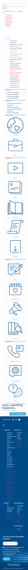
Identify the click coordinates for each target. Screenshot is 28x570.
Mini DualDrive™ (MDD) (16, 48)
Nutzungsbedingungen (8, 555)
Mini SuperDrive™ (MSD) (16, 44)
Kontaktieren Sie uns (20, 506)
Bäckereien (9, 432)
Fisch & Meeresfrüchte (10, 441)
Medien (7, 259)
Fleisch (8, 445)
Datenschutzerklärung (8, 553)
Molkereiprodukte (11, 436)
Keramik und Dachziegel (10, 459)
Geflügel (9, 453)
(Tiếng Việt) (9, 22)
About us (19, 529)
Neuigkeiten (10, 509)
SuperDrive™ (13, 42)
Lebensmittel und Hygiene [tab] (14, 103)
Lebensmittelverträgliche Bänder (16, 60)
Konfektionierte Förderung (10, 465)
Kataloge (19, 438)
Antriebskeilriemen (14, 81)
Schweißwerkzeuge (15, 80)
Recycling (9, 462)
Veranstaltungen (11, 507)
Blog (8, 506)
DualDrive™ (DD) (14, 46)
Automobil (9, 457)
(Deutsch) (8, 18)
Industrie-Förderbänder (16, 63)
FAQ (18, 513)
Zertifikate (19, 432)
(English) (8, 15)
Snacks (8, 455)
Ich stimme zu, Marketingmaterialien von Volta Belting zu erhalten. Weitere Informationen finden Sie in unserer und (13, 551)
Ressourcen (8, 158)
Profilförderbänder (14, 65)
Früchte (9, 444)
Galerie (18, 434)
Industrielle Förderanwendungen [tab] (13, 106)
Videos (18, 436)
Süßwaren (9, 434)
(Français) (8, 20)
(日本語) (8, 26)
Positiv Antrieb (13, 41)
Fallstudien (9, 511)
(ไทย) (7, 24)
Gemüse (9, 438)
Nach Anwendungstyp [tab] (13, 92)
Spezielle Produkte (14, 67)
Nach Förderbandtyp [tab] (12, 94)
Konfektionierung (14, 78)
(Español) (8, 16)
